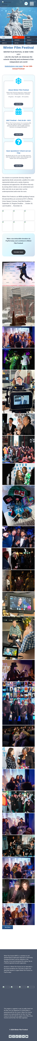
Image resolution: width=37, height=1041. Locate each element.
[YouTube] (26, 1036)
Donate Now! (18, 252)
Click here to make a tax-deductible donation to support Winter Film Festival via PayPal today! (18, 970)
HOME (3, 37)
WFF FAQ (16, 43)
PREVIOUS (29, 40)
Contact (29, 43)
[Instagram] (13, 1036)
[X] (20, 1036)
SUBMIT (16, 37)
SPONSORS (17, 40)
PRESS (28, 37)
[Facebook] (10, 1036)
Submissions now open (14, 66)
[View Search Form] (26, 3)
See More (7, 927)
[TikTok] (16, 1036)
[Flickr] (23, 1036)
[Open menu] (32, 3)
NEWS (3, 40)
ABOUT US (4, 43)
